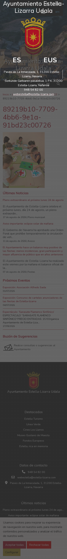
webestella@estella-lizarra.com (33, 94)
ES (17, 60)
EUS (50, 60)
